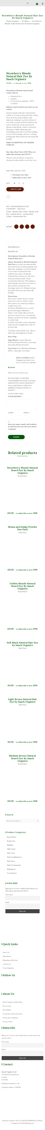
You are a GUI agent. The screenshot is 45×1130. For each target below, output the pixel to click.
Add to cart (16, 189)
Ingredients (7, 956)
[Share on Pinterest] (33, 226)
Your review (15, 396)
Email (27, 413)
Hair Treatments (14, 865)
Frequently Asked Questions (12, 1014)
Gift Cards (11, 849)
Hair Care (11, 853)
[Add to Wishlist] (8, 197)
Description (14, 247)
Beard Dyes (22, 476)
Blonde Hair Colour (20, 212)
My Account (7, 1006)
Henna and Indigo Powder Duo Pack (22, 528)
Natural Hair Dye (19, 216)
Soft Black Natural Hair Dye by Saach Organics (22, 644)
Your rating (14, 394)
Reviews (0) (13, 251)
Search (38, 821)
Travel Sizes (12, 873)
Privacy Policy (7, 1022)
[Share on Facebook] (16, 226)
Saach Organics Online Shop (12, 1002)
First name (9, 895)
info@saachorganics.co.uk (10, 1083)
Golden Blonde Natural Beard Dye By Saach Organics (22, 586)
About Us (6, 952)
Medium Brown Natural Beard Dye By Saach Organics (22, 758)
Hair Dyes (21, 209)
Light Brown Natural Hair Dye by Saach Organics (22, 700)
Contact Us (7, 964)
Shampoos (11, 869)
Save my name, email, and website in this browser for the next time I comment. (22, 426)
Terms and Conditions (10, 1018)
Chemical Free (16, 214)
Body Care (11, 841)
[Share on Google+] (27, 226)
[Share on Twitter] (22, 226)
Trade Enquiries (8, 968)
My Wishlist (7, 1010)
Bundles (10, 845)
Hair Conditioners (14, 857)
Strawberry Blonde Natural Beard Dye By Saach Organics (22, 470)
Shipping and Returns (10, 960)
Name (11, 413)
